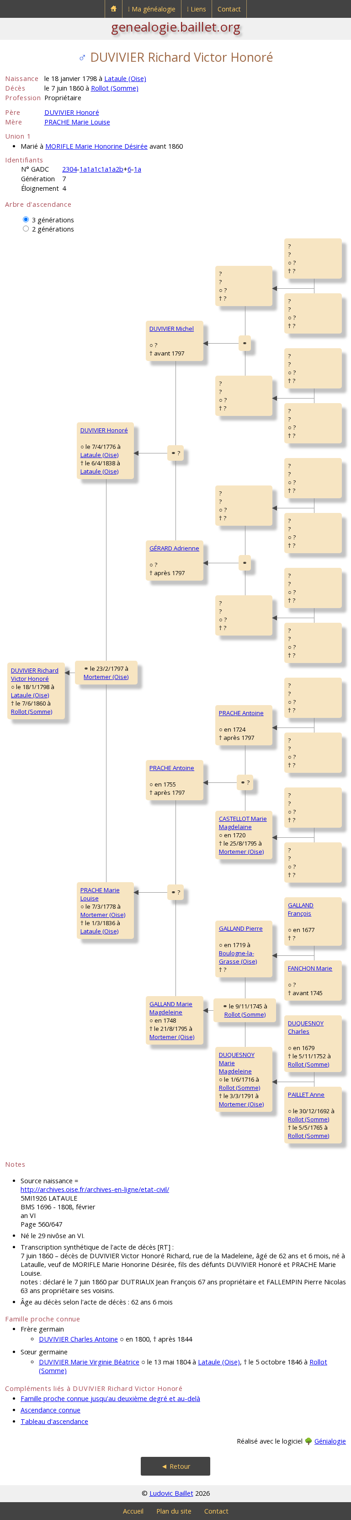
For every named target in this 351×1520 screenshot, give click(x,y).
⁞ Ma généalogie (152, 9)
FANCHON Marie (310, 968)
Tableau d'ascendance (54, 1421)
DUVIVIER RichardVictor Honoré (34, 674)
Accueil (133, 1511)
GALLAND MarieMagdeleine (170, 1008)
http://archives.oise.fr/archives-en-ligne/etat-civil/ (95, 1189)
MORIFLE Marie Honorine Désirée (96, 146)
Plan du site (173, 1511)
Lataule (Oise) (125, 78)
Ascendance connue (50, 1410)
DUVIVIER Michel (171, 328)
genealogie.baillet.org (175, 26)
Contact (229, 9)
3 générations (53, 220)
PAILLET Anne (306, 1094)
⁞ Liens (196, 9)
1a (137, 169)
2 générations (53, 229)
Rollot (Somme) (114, 88)
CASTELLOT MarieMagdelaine (243, 822)
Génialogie (330, 1441)
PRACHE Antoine (171, 768)
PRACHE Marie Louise (77, 122)
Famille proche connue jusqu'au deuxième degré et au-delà (110, 1398)
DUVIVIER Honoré (71, 112)
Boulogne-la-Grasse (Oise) (238, 957)
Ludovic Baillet (171, 1493)
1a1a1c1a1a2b (101, 169)
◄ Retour (176, 1466)
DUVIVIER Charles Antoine (78, 1339)
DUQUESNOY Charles (306, 1027)
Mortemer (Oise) (106, 677)
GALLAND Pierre (241, 928)
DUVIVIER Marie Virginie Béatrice (89, 1362)
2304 (69, 169)
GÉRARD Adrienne (174, 548)
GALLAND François (301, 909)
